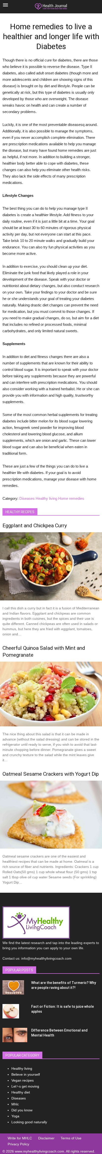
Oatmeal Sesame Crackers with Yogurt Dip (50, 774)
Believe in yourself (25, 1074)
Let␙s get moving (25, 1086)
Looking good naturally (29, 1122)
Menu (5, 5)
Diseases (27, 498)
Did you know (21, 1110)
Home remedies (71, 498)
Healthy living (46, 498)
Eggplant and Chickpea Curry (34, 526)
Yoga (15, 1116)
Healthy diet (20, 1092)
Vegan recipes (22, 1080)
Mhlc (15, 1104)
